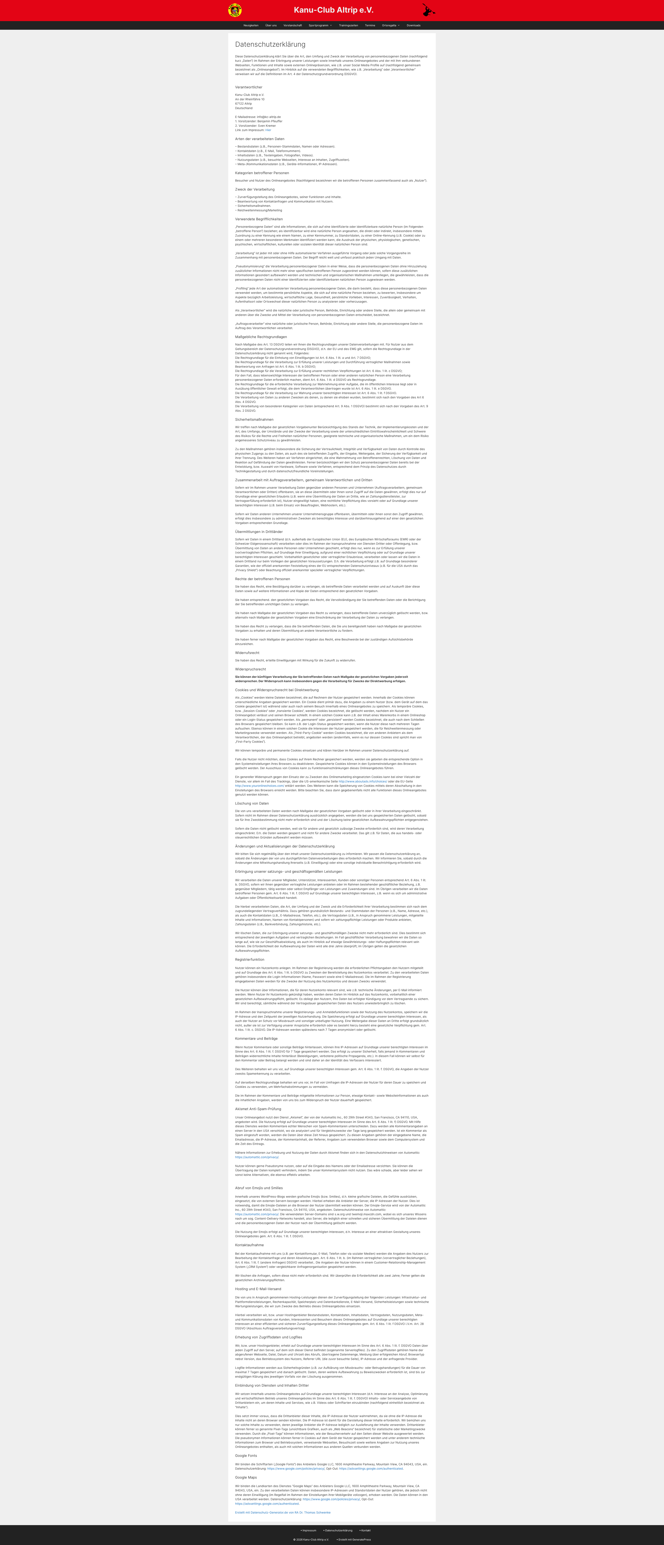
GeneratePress (361, 1539)
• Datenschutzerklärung (337, 1530)
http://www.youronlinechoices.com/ (259, 785)
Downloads (414, 25)
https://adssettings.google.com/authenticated (371, 1468)
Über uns (271, 25)
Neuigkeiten (251, 25)
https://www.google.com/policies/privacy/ (295, 1468)
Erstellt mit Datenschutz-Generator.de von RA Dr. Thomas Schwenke (283, 1512)
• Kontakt (365, 1530)
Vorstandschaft (293, 25)
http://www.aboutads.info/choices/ (363, 781)
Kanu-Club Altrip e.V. (334, 10)
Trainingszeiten (348, 25)
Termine (370, 25)
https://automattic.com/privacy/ (256, 1157)
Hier (268, 130)
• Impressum (308, 1530)
